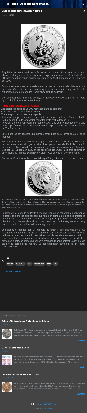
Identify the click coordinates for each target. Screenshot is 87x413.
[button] (83, 11)
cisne (29, 264)
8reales (10, 264)
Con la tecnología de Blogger (45, 404)
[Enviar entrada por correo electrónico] (7, 259)
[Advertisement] (43, 291)
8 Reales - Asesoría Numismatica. (28, 3)
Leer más (81, 341)
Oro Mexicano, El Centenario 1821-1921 (20, 374)
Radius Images (49, 408)
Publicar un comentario (12, 272)
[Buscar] (83, 4)
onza (49, 264)
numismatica (39, 264)
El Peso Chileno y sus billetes (15, 348)
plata (55, 264)
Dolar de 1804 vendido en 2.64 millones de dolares (25, 321)
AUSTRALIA (20, 264)
